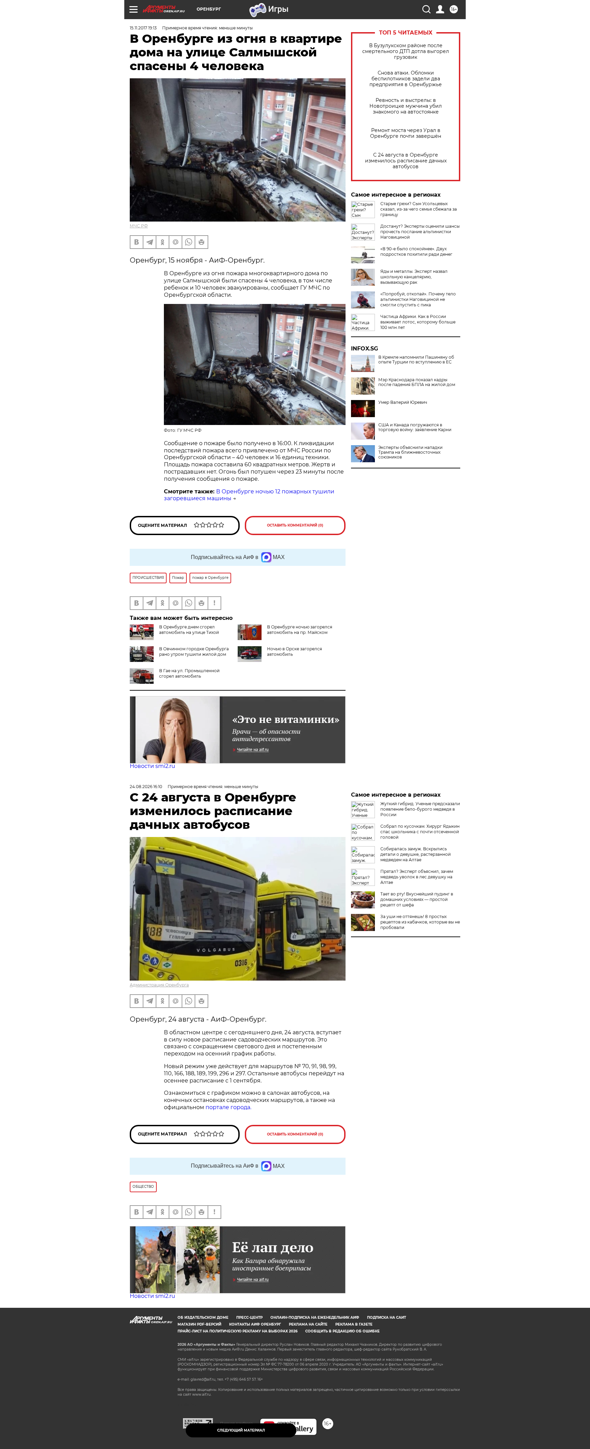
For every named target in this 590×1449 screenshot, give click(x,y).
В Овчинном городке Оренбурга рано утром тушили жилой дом (194, 651)
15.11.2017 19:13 (143, 27)
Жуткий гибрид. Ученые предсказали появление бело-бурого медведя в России (420, 809)
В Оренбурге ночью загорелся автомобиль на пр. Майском (299, 629)
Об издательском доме (203, 1317)
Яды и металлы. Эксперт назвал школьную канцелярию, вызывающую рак (414, 277)
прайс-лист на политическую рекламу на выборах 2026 (237, 1331)
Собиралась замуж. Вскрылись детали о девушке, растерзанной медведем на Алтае (415, 854)
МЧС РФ (139, 225)
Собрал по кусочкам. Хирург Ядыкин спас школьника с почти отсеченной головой (420, 832)
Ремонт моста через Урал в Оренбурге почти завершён (405, 133)
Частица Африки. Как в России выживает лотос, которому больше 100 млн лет (417, 322)
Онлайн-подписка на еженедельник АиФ (314, 1317)
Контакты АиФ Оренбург (255, 1324)
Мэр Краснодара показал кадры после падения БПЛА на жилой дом (416, 382)
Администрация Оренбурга (159, 984)
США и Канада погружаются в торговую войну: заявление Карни (414, 427)
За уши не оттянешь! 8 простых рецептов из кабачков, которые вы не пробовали (420, 922)
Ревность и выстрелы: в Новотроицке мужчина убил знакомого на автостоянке (405, 106)
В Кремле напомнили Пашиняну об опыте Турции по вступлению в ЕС (416, 359)
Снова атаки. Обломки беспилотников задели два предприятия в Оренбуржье (405, 79)
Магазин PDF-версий (199, 1324)
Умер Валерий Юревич (402, 402)
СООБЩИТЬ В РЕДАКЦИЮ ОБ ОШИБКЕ (342, 1331)
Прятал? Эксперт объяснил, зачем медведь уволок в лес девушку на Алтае (416, 877)
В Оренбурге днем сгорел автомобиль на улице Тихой (189, 629)
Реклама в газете (354, 1324)
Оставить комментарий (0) (295, 525)
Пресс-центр (249, 1317)
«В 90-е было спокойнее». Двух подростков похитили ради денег (416, 251)
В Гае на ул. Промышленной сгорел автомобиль (189, 673)
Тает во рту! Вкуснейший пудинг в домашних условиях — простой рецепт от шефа (416, 899)
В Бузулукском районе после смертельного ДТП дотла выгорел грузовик (405, 51)
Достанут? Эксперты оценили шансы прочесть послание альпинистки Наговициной (420, 232)
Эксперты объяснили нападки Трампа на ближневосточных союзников (410, 452)
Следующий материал (241, 1430)
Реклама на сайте (308, 1324)
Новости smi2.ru (152, 766)
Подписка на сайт (386, 1317)
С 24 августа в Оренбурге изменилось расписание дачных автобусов (406, 161)
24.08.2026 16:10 (146, 786)
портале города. (228, 1107)
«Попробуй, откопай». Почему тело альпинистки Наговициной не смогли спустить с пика (418, 299)
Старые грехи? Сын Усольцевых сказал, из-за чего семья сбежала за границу (418, 209)
